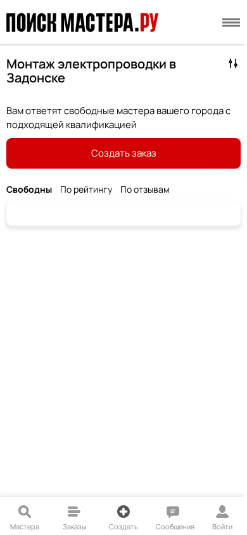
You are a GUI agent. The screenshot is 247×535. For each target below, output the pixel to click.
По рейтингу (86, 189)
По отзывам (145, 189)
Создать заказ (123, 153)
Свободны (29, 189)
